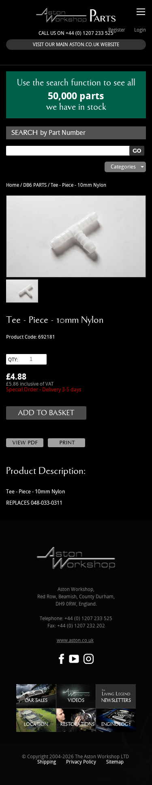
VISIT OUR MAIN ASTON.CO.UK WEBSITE (76, 44)
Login (140, 30)
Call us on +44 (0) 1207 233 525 (76, 33)
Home (12, 185)
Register (116, 30)
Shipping (46, 762)
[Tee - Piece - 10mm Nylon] (76, 236)
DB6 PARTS (35, 185)
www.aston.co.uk (75, 640)
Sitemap (115, 762)
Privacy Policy (81, 762)
